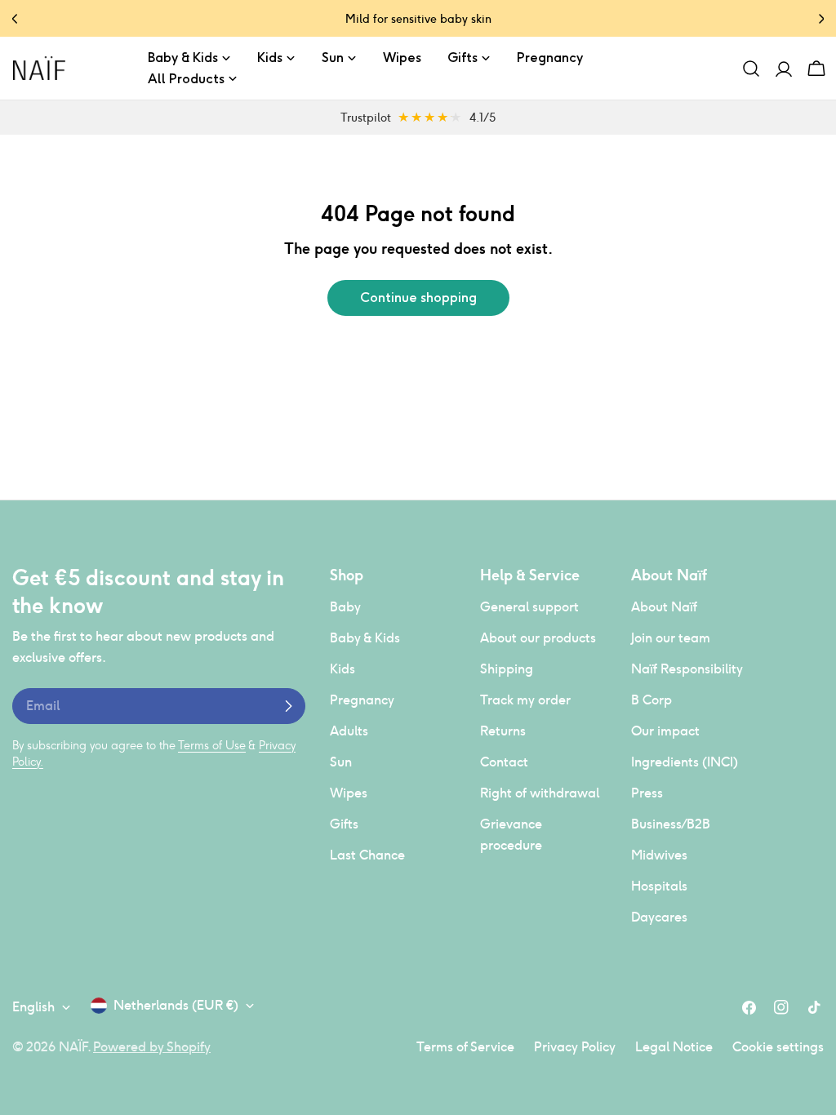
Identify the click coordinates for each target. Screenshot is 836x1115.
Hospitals (659, 886)
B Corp (651, 700)
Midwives (659, 855)
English (33, 1006)
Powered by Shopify (152, 1046)
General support (529, 606)
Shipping (506, 668)
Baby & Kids (365, 637)
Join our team (670, 637)
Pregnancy (362, 700)
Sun (341, 762)
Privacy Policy (575, 1046)
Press (647, 793)
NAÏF (73, 1046)
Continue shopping (418, 297)
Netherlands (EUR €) (175, 1005)
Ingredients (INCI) (684, 762)
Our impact (665, 731)
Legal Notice (674, 1046)
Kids (342, 668)
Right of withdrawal (539, 793)
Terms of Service (465, 1046)
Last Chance (367, 855)
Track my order (525, 700)
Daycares (659, 917)
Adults (349, 731)
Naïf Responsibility (687, 668)
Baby (345, 606)
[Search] (751, 68)
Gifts (344, 824)
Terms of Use (212, 745)
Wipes (348, 793)
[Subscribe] (288, 706)
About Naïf (664, 606)
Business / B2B (670, 824)
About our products (538, 637)
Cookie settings (778, 1046)
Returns (503, 731)
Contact (504, 762)
